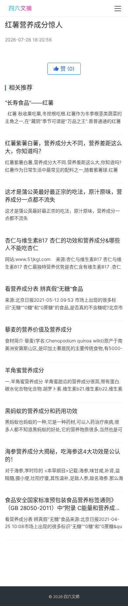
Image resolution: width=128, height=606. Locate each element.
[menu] (118, 8)
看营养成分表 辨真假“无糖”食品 (44, 289)
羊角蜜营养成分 (24, 370)
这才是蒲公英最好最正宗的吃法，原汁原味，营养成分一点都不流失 (63, 196)
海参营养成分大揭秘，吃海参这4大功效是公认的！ (62, 455)
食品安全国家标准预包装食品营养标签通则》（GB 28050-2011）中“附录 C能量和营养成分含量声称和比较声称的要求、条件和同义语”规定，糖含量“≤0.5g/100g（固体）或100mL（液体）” (63, 504)
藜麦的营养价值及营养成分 (38, 329)
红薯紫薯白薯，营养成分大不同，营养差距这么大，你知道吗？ (63, 147)
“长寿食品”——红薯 (29, 103)
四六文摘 (71, 596)
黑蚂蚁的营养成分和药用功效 (41, 411)
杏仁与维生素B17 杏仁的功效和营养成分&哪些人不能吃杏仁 (62, 244)
